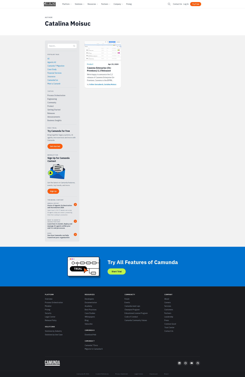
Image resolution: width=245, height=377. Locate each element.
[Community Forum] (185, 363)
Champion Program (132, 309)
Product (50, 106)
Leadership (168, 317)
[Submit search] (74, 46)
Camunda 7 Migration (55, 66)
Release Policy (51, 320)
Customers (168, 309)
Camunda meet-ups (132, 306)
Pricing (129, 4)
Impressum (153, 374)
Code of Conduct (131, 317)
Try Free (195, 4)
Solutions (78, 4)
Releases (51, 113)
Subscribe (89, 324)
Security (48, 313)
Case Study (52, 69)
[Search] (169, 4)
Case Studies (90, 313)
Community (51, 102)
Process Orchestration (56, 95)
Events (127, 302)
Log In (186, 4)
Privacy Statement (121, 374)
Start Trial (117, 271)
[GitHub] (197, 363)
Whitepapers (90, 317)
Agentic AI (51, 62)
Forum (127, 299)
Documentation (91, 302)
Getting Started (53, 110)
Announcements (53, 117)
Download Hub (90, 334)
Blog (87, 320)
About (166, 299)
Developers (89, 299)
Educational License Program (136, 313)
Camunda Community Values (136, 320)
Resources (92, 4)
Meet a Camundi (53, 84)
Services (167, 306)
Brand (166, 374)
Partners (104, 4)
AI (48, 59)
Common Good (170, 324)
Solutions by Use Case (54, 334)
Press (166, 320)
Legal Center (50, 317)
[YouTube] (191, 363)
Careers (167, 302)
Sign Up (53, 191)
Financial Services (54, 73)
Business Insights (54, 120)
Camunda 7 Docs (91, 345)
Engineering (52, 99)
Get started (55, 146)
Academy (88, 306)
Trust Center (169, 327)
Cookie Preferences (102, 374)
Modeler (48, 306)
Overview (48, 299)
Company (117, 4)
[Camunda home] (50, 4)
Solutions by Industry (53, 331)
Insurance (51, 76)
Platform (66, 4)
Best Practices (90, 309)
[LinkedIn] (179, 363)
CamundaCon (52, 80)
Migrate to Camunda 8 (93, 349)
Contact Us (177, 4)
